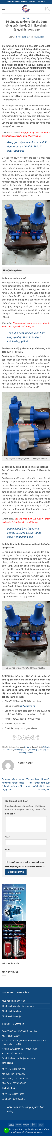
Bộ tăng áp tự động (21, 750)
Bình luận (10, 814)
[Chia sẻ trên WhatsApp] (14, 737)
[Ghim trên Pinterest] (33, 737)
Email (8, 849)
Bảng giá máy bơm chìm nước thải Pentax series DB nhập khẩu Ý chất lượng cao (26, 146)
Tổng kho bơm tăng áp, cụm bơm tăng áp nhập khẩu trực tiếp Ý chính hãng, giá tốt (26, 337)
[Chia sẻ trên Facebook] (19, 737)
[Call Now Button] (6, 1130)
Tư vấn (26, 18)
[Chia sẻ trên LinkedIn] (38, 737)
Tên (7, 837)
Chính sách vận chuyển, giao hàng (18, 1006)
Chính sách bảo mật (11, 1016)
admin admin (39, 37)
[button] (3, 8)
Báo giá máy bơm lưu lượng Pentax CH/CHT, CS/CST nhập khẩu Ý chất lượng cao (24, 532)
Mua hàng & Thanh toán (13, 1001)
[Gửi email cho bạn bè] (28, 737)
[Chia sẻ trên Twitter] (23, 737)
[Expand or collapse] (47, 270)
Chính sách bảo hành (12, 1011)
